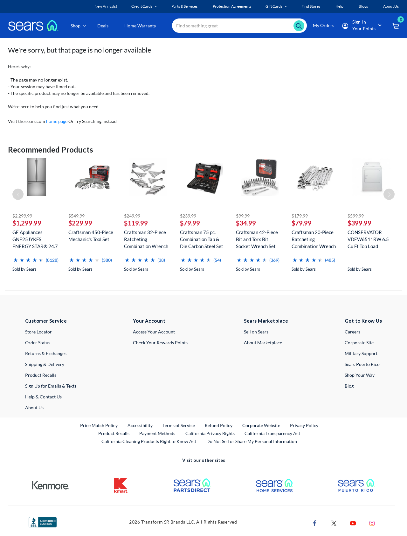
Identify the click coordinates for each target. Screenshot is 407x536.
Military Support (361, 353)
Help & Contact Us (43, 396)
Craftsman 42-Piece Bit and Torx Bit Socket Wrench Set (257, 239)
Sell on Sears (256, 331)
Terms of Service (178, 425)
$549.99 (76, 215)
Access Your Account (154, 331)
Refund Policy (218, 425)
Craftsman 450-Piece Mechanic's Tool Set (90, 235)
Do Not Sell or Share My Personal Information (251, 441)
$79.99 (190, 223)
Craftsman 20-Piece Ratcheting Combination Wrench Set (314, 239)
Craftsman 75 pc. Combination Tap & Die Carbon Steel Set (201, 239)
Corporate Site (359, 342)
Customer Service (46, 321)
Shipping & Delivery (44, 364)
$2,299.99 (22, 215)
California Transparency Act (272, 433)
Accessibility (140, 425)
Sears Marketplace (266, 321)
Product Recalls (40, 375)
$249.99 (132, 215)
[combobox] (239, 25)
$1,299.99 (26, 223)
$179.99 (300, 215)
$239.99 (188, 215)
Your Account (149, 321)
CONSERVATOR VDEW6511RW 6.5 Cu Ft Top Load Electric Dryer (368, 239)
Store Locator (38, 331)
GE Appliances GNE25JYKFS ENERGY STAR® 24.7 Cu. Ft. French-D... (35, 239)
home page (56, 121)
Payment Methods (157, 433)
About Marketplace (263, 342)
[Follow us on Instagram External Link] (372, 522)
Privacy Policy (304, 425)
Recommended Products (50, 149)
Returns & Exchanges (45, 353)
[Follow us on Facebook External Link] (314, 522)
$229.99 (80, 223)
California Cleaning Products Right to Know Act (148, 441)
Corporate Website (261, 425)
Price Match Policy (99, 425)
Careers (352, 331)
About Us (34, 407)
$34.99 (246, 223)
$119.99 (136, 223)
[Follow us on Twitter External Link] (334, 522)
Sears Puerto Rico (362, 364)
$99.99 (243, 215)
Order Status (37, 342)
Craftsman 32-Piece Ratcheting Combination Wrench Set (146, 239)
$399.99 (359, 223)
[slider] (28, 257)
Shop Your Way (360, 375)
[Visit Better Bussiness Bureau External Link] (43, 521)
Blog (349, 386)
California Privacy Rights (210, 433)
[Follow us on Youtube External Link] (353, 522)
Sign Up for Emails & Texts (50, 386)
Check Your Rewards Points (160, 342)
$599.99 (356, 215)
